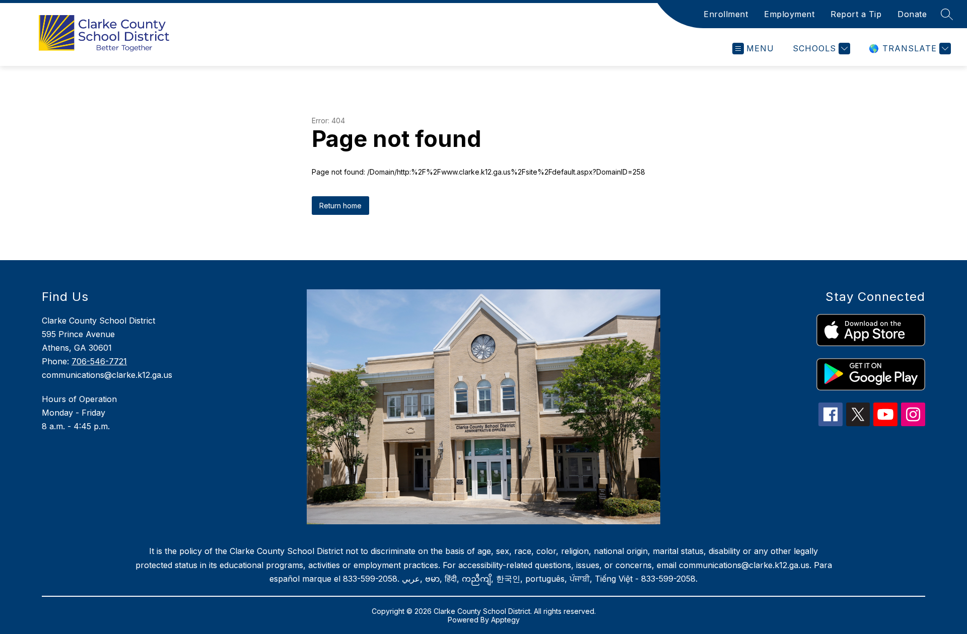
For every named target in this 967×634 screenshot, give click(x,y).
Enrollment (726, 14)
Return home (340, 205)
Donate (912, 14)
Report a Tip (856, 14)
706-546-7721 (99, 361)
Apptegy (505, 619)
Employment (789, 14)
